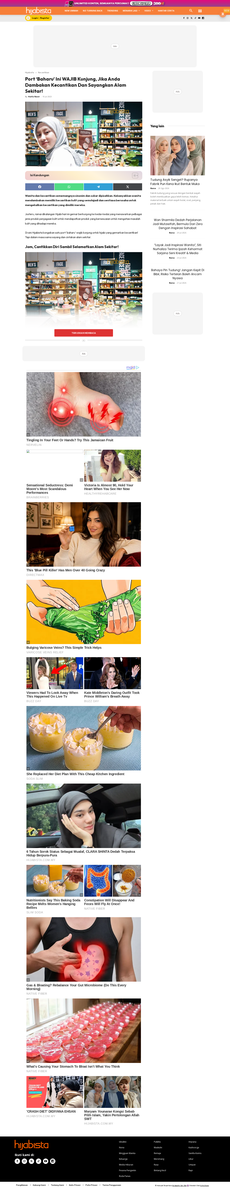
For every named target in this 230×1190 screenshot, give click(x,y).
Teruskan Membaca (84, 333)
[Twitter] (191, 18)
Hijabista (29, 72)
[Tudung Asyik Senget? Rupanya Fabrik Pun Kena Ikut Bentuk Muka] (177, 155)
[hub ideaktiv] (200, 9)
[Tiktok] (195, 18)
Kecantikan (43, 72)
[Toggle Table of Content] (133, 175)
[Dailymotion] (203, 18)
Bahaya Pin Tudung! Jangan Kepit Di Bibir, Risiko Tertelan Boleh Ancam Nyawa (177, 274)
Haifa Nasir (34, 96)
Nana (153, 188)
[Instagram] (188, 18)
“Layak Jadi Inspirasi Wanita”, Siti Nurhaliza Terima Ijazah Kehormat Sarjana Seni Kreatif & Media (177, 249)
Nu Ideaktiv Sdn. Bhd (179, 1185)
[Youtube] (199, 18)
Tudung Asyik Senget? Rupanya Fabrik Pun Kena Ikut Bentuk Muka (175, 182)
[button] (191, 11)
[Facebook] (184, 18)
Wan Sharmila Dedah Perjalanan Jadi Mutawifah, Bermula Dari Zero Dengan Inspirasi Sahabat (178, 224)
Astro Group (204, 1185)
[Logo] (38, 11)
